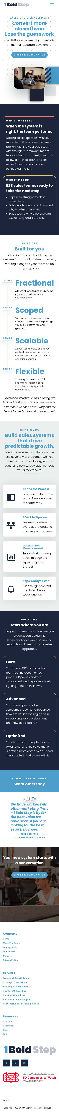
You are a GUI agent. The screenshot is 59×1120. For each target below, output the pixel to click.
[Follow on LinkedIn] (24, 1063)
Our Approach (10, 947)
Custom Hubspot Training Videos (21, 1003)
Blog (5, 1030)
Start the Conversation (29, 54)
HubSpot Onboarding (14, 990)
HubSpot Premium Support (18, 999)
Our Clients (9, 951)
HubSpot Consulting (14, 995)
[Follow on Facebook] (6, 1063)
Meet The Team (11, 943)
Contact (7, 1021)
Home (6, 938)
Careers (7, 955)
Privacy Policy (10, 960)
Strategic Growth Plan (15, 982)
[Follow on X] (15, 1063)
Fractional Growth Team (16, 978)
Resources (9, 1025)
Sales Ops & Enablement (16, 986)
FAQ (5, 1034)
